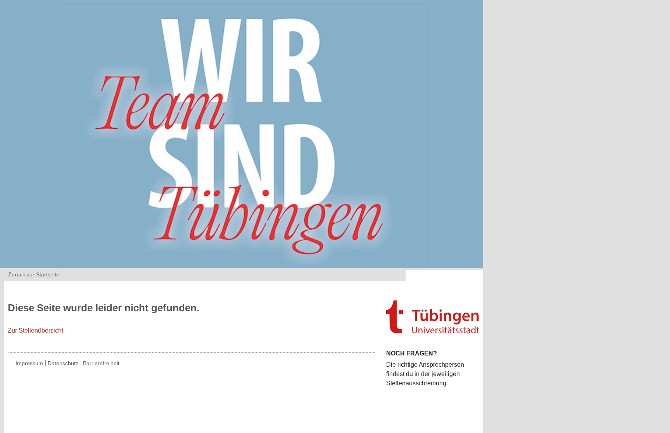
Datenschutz (63, 363)
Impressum (29, 363)
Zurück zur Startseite (33, 274)
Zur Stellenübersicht (35, 330)
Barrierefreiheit (101, 363)
